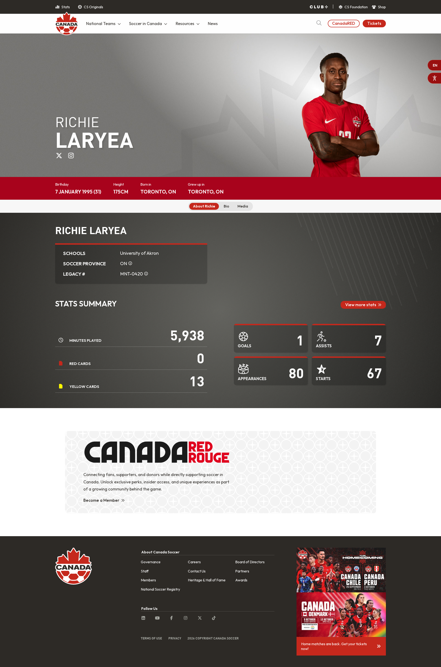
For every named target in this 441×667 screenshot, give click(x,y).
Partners (242, 571)
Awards (241, 580)
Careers (194, 562)
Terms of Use (151, 638)
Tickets (374, 23)
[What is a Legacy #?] (146, 274)
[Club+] (319, 7)
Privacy (174, 638)
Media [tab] (242, 206)
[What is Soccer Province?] (130, 263)
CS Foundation (356, 7)
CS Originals (93, 7)
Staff (145, 571)
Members (148, 580)
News (213, 23)
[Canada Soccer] (66, 24)
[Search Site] (319, 23)
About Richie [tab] (204, 206)
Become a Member (101, 500)
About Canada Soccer (160, 552)
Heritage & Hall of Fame (207, 580)
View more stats (360, 304)
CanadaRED (343, 23)
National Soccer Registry (160, 589)
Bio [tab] (226, 206)
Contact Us (197, 571)
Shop (381, 7)
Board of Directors (250, 562)
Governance (151, 562)
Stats (65, 7)
